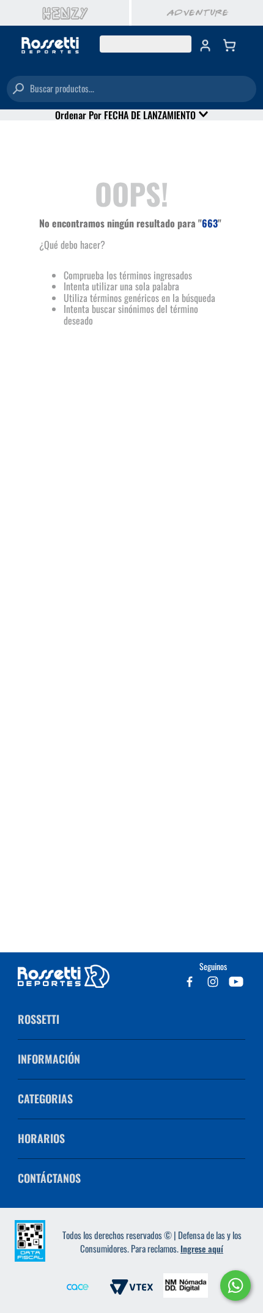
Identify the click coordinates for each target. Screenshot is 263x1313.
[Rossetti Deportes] (50, 46)
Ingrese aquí (201, 1248)
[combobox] (131, 89)
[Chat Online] (235, 1285)
